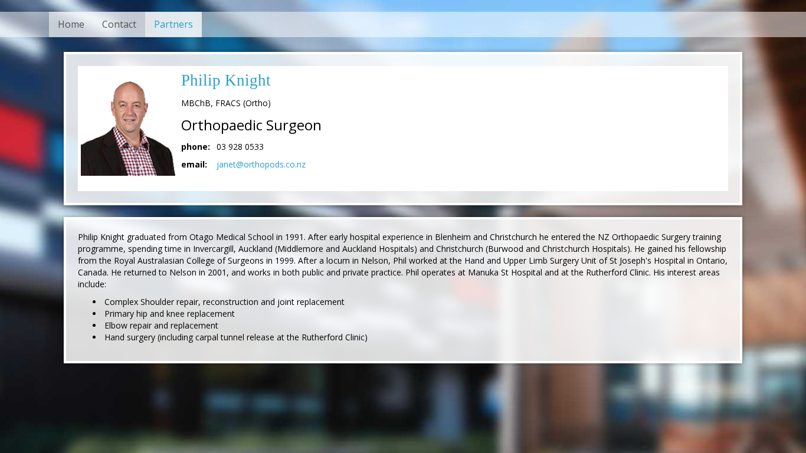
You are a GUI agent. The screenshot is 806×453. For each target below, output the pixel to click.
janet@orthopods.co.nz (261, 164)
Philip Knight (226, 80)
